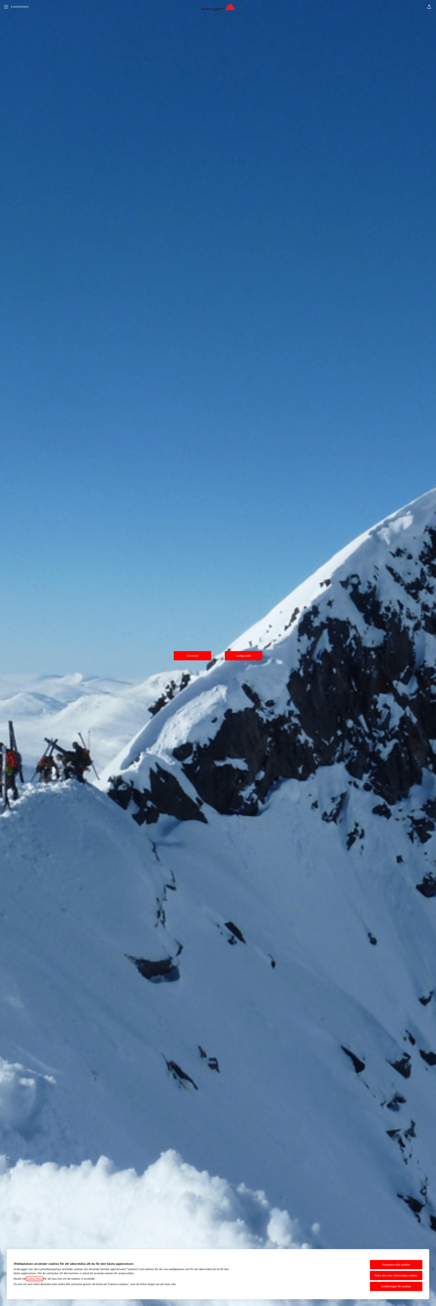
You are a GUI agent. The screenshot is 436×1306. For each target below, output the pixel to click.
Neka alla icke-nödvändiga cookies (396, 1275)
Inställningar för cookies (396, 1286)
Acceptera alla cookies (396, 1264)
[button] (429, 7)
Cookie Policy (34, 1279)
